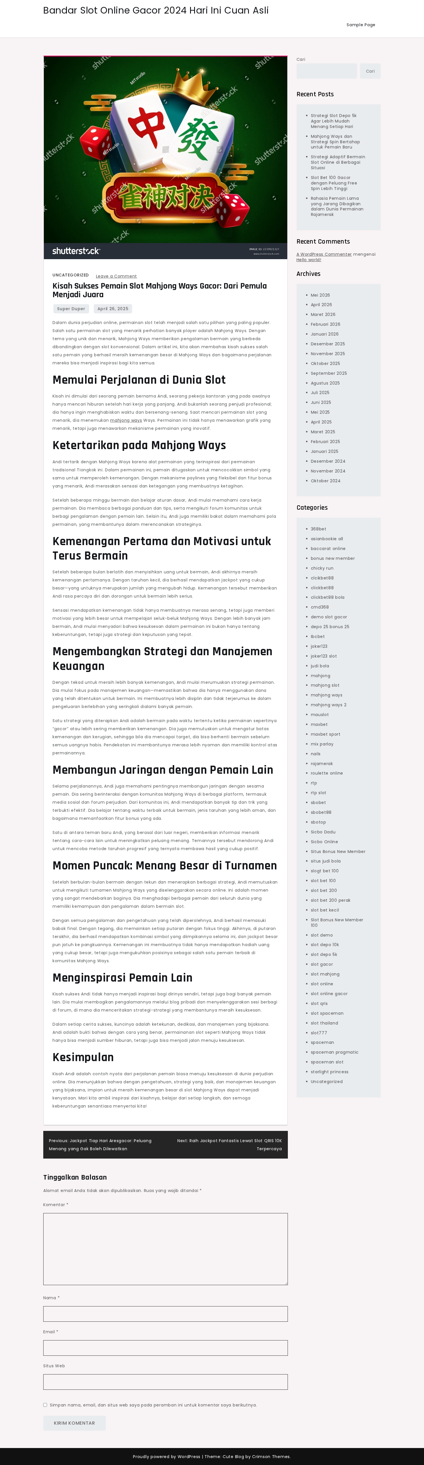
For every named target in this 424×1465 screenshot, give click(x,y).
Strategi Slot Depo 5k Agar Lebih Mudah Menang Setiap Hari (334, 120)
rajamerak (322, 763)
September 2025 (329, 373)
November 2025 (328, 353)
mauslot (320, 715)
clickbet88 (322, 587)
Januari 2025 (325, 451)
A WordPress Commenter (324, 254)
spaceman (323, 1042)
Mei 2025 (320, 412)
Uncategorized (70, 275)
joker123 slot (324, 656)
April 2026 (321, 305)
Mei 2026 (321, 295)
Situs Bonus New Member (338, 851)
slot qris (319, 1003)
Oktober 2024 (326, 480)
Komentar (56, 1205)
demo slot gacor (329, 617)
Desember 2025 (328, 344)
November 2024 (328, 471)
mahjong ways (126, 420)
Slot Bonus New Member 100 (337, 922)
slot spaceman (327, 1013)
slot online (322, 983)
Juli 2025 (320, 393)
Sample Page (361, 25)
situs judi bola (326, 861)
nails (316, 753)
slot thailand (324, 1023)
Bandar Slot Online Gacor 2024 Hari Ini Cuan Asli (156, 10)
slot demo (322, 935)
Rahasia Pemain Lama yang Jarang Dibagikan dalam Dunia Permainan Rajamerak (337, 206)
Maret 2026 (323, 314)
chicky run (322, 568)
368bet (319, 529)
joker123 (319, 646)
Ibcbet (318, 636)
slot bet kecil (325, 910)
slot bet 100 (323, 881)
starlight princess (330, 1072)
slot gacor (322, 964)
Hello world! (309, 259)
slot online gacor (329, 993)
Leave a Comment (116, 276)
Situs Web (54, 1366)
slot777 (319, 1032)
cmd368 (320, 607)
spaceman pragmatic (335, 1052)
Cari (301, 59)
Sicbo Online (324, 841)
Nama (51, 1298)
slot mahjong (325, 974)
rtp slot (319, 793)
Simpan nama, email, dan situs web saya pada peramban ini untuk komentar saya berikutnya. (153, 1405)
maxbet (319, 724)
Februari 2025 (325, 441)
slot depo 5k (324, 954)
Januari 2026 (325, 334)
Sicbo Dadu (323, 832)
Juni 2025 (321, 402)
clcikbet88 (322, 578)
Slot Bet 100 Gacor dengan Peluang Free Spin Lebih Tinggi (334, 182)
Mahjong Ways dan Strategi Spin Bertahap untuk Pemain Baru (335, 141)
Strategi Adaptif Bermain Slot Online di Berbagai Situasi (338, 162)
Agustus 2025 (325, 383)
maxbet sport (326, 734)
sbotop (318, 822)
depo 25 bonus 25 (330, 627)
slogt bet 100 (325, 871)
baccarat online (328, 548)
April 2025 (321, 422)
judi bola (320, 666)
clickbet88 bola (328, 597)
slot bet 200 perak (331, 900)
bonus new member (333, 558)
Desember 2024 (328, 461)
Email (51, 1332)
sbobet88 (321, 812)
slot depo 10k (325, 945)
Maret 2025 (323, 431)
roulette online (327, 773)
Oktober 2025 (325, 363)
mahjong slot (325, 685)
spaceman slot (327, 1062)
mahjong (321, 675)
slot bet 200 (324, 890)
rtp (314, 783)
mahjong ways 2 (329, 705)
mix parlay (322, 744)
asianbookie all (327, 539)
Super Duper (71, 309)
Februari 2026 (326, 324)
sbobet (318, 802)
